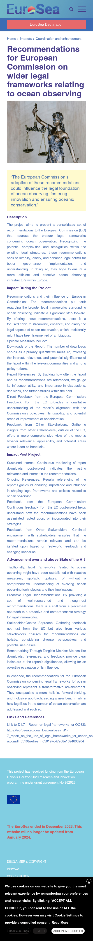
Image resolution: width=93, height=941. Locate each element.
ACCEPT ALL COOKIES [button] (68, 931)
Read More (60, 922)
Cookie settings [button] (19, 931)
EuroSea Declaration (46, 24)
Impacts (26, 38)
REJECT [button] (40, 931)
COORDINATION (18, 876)
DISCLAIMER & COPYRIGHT (26, 861)
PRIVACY (13, 868)
